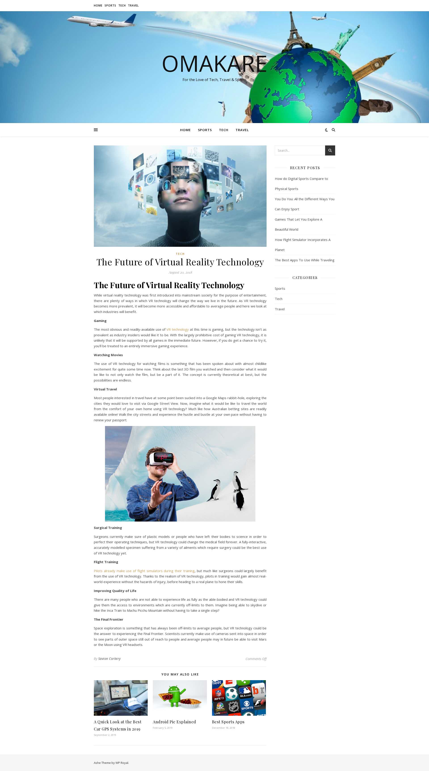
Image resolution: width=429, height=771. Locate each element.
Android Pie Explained (174, 721)
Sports (110, 5)
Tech (122, 5)
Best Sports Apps (228, 721)
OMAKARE (214, 63)
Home (98, 5)
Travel (133, 5)
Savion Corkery (109, 658)
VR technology (177, 329)
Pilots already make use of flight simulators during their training (144, 571)
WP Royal (122, 763)
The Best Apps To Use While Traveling (304, 260)
